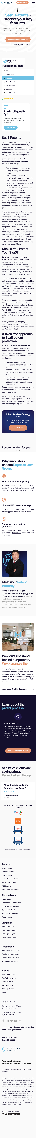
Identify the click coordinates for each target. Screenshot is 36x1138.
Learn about (14, 689)
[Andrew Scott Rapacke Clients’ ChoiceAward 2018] (18, 833)
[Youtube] (15, 1021)
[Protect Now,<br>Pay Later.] (5, 61)
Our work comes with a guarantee (13, 525)
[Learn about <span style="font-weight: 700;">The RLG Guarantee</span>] (33, 689)
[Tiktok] (19, 1021)
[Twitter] (11, 1021)
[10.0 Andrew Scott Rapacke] (18, 845)
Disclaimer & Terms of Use (22, 1063)
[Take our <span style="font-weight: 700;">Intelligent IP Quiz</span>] (29, 45)
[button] (33, 2)
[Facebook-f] (3, 1021)
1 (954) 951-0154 (8, 1015)
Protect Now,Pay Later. (12, 61)
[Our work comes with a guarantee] (4, 519)
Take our (18, 45)
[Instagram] (7, 1021)
